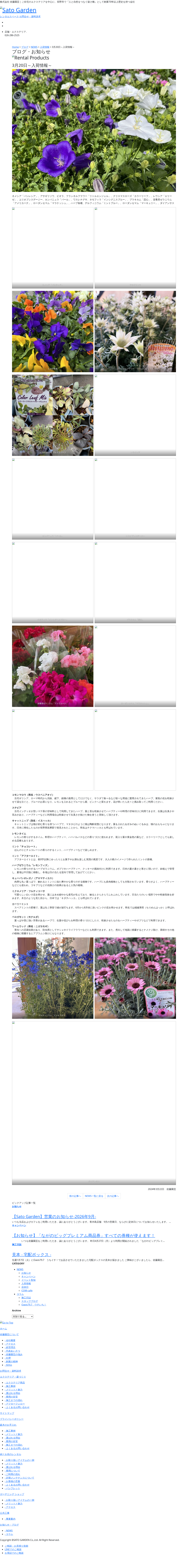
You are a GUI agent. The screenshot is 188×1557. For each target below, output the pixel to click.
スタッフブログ (29, 1301)
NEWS (20, 1269)
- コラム (9, 1534)
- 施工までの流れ (13, 1400)
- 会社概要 (10, 1340)
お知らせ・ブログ (9, 1524)
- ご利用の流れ (12, 1474)
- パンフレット (12, 1488)
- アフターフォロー (15, 1403)
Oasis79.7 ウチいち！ (33, 1304)
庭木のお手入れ (8, 1424)
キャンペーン (28, 1276)
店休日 (24, 1287)
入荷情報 (26, 1283)
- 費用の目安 (11, 1396)
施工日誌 (26, 1297)
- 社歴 (8, 1358)
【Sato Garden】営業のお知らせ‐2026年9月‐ (54, 1216)
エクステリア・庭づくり (13, 1376)
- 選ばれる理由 (12, 1393)
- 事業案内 (10, 1518)
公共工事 (4, 1513)
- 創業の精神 (11, 1361)
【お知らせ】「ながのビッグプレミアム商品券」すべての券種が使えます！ (83, 1235)
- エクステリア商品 (15, 1382)
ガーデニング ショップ (12, 1494)
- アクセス (10, 1343)
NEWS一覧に (94, 1196)
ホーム (3, 1328)
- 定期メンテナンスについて (19, 1477)
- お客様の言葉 (12, 1481)
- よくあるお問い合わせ (17, 1407)
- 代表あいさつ (12, 1350)
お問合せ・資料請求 (30, 16)
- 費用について (12, 1470)
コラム (20, 1294)
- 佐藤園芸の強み (13, 1354)
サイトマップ (7, 1413)
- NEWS (9, 1530)
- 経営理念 (10, 1347)
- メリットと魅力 (13, 1389)
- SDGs (8, 1365)
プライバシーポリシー (12, 1419)
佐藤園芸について (9, 1334)
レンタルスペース (9, 16)
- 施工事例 (10, 1386)
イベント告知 (28, 1280)
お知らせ (26, 1273)
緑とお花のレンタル (10, 1454)
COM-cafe (26, 1290)
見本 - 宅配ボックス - (31, 1254)
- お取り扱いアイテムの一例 (19, 1460)
